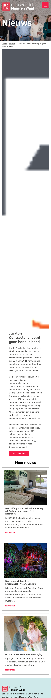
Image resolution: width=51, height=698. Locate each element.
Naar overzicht (19, 453)
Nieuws (12, 43)
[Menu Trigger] (45, 5)
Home (4, 43)
